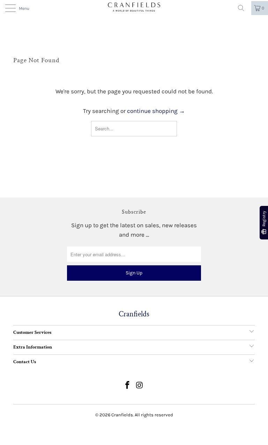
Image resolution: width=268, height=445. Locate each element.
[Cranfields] (134, 7)
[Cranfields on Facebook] (127, 386)
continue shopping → (156, 110)
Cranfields (122, 414)
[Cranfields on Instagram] (140, 386)
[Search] (243, 8)
